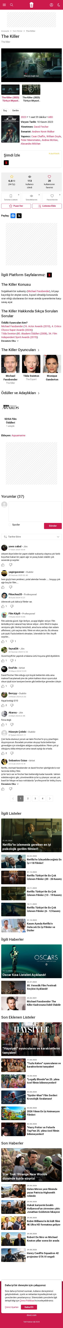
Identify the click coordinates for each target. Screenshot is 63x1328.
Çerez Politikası (27, 1300)
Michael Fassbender (38, 291)
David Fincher (41, 126)
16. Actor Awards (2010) (37, 326)
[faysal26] (4, 650)
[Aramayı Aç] (12, 5)
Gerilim (15, 110)
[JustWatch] (54, 153)
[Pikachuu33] (4, 596)
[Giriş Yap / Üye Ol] (51, 5)
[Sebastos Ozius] (4, 762)
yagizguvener (16, 572)
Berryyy (13, 693)
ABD (50, 117)
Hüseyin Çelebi (17, 731)
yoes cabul (15, 546)
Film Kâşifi (14, 613)
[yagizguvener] (4, 573)
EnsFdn (13, 667)
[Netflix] (6, 162)
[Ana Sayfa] (31, 5)
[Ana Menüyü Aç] (4, 5)
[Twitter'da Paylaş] (19, 215)
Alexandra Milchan (30, 143)
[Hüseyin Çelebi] (4, 733)
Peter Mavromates (30, 140)
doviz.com (31, 1315)
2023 (23, 117)
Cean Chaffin (38, 136)
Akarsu (13, 712)
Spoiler (16, 524)
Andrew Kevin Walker (43, 131)
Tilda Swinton (8, 333)
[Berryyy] (4, 695)
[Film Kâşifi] (4, 615)
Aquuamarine (18, 435)
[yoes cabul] (4, 548)
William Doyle (53, 136)
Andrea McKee (50, 140)
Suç (5, 110)
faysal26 (13, 648)
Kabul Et (29, 1307)
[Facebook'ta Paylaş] (13, 215)
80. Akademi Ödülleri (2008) (32, 333)
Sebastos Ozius (18, 760)
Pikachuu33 (15, 594)
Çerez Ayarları (12, 1307)
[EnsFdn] (4, 669)
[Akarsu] (4, 714)
